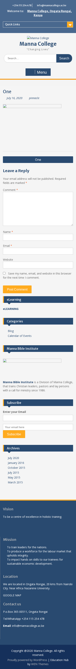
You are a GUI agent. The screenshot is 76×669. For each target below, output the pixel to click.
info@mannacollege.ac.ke (51, 5)
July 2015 (13, 472)
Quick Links (12, 24)
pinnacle (34, 98)
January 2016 (16, 463)
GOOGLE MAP (12, 595)
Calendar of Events (20, 336)
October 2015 (16, 468)
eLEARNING (11, 309)
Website (8, 259)
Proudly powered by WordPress (27, 660)
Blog (11, 331)
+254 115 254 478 (22, 5)
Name (8, 232)
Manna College (38, 44)
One (38, 159)
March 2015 (15, 482)
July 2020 (13, 458)
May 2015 (14, 477)
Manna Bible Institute (18, 382)
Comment (10, 190)
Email (7, 246)
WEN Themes (40, 664)
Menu (42, 72)
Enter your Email (14, 412)
